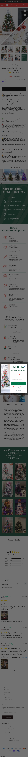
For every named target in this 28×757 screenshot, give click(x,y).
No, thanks (18, 390)
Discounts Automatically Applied (18, 383)
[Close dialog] (25, 366)
